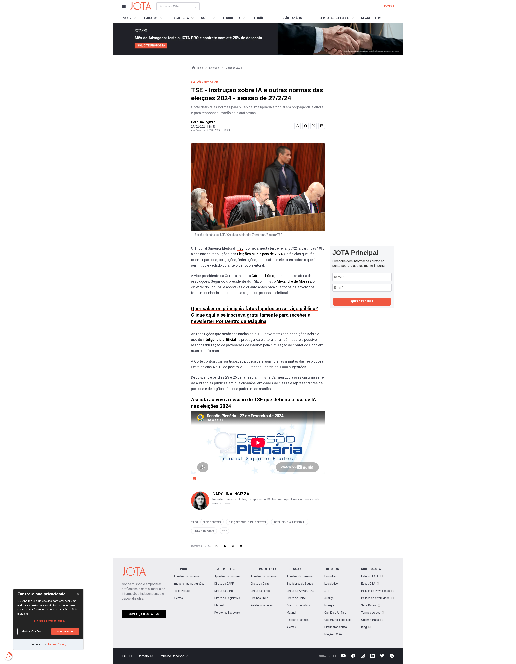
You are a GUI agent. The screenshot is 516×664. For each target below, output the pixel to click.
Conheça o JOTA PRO (144, 614)
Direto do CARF (224, 583)
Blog (364, 627)
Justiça (329, 598)
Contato (143, 656)
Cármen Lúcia (263, 276)
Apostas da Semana (187, 576)
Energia (329, 605)
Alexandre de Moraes (294, 281)
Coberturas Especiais (337, 619)
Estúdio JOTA (370, 576)
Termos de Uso (370, 612)
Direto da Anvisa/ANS (300, 590)
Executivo (330, 576)
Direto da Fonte (260, 590)
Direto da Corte (224, 590)
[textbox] (175, 6)
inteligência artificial (219, 339)
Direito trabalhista (335, 627)
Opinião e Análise (335, 612)
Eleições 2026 (333, 634)
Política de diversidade (375, 598)
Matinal (219, 605)
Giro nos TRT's (259, 598)
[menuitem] (129, 18)
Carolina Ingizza (203, 122)
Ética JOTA (368, 583)
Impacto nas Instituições (189, 583)
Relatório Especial (262, 605)
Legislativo (331, 583)
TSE (240, 248)
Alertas (178, 598)
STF (326, 590)
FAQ (125, 656)
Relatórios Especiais (227, 612)
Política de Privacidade (375, 590)
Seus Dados (368, 605)
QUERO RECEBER (362, 301)
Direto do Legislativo (227, 598)
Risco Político (182, 590)
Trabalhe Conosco (171, 656)
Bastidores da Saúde (300, 583)
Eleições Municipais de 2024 (260, 254)
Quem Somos (370, 619)
